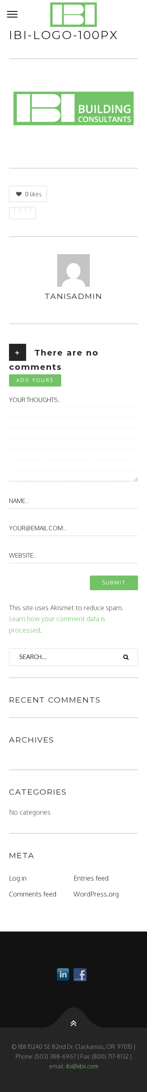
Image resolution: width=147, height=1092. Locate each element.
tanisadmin (73, 296)
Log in (18, 878)
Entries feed (91, 878)
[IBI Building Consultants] (73, 14)
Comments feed (32, 894)
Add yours (35, 380)
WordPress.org (96, 894)
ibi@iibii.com (82, 1066)
